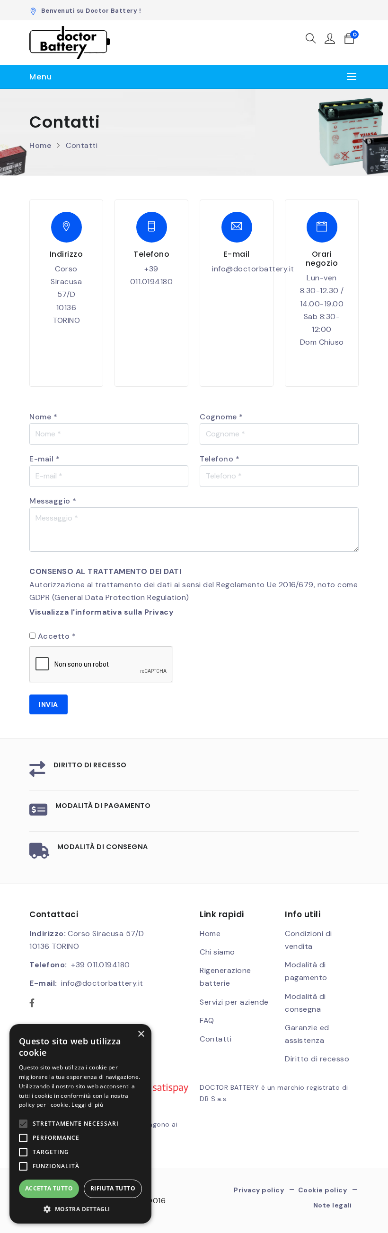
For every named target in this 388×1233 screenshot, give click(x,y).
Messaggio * (53, 501)
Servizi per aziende (234, 1002)
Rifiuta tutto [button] (112, 1188)
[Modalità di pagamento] (38, 813)
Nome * (43, 417)
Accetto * (57, 636)
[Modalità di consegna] (39, 854)
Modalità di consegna (102, 846)
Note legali (332, 1205)
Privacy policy (259, 1190)
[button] (311, 40)
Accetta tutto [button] (49, 1188)
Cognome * (221, 417)
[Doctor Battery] (69, 42)
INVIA (48, 704)
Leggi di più (87, 1105)
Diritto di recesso (90, 765)
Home (40, 145)
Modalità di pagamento (103, 805)
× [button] (140, 1034)
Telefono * (219, 459)
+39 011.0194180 (100, 965)
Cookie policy (322, 1190)
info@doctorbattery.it (253, 269)
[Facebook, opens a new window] (32, 1003)
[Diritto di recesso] (37, 772)
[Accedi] (330, 40)
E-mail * (44, 459)
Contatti (215, 1039)
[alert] (80, 1124)
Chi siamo (217, 952)
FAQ (207, 1020)
